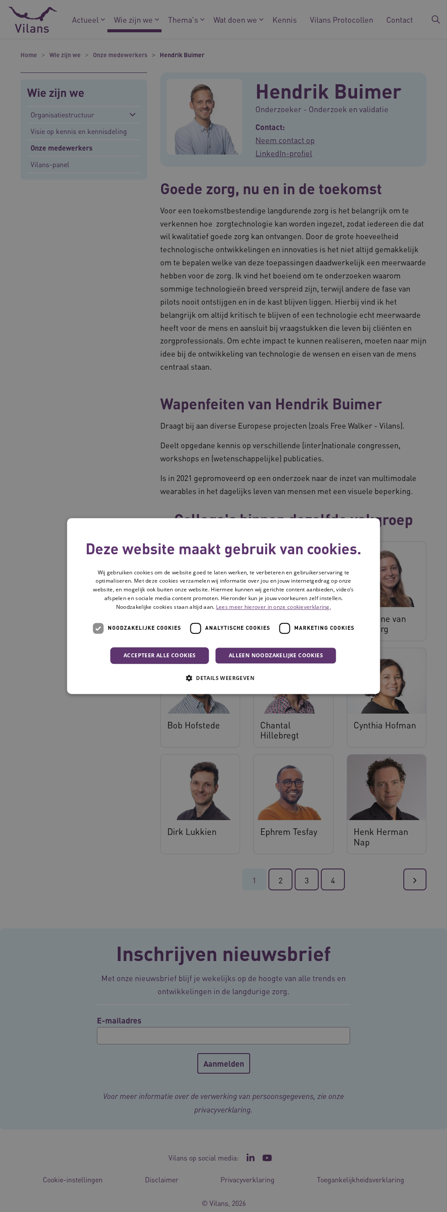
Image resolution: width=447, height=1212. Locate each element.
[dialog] (223, 606)
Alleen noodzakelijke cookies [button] (276, 655)
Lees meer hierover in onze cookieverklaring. (273, 607)
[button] (223, 678)
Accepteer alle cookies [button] (160, 655)
